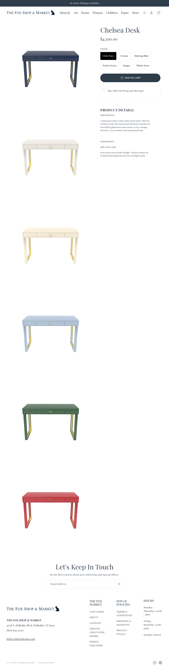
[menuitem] (135, 12)
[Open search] (144, 12)
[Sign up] (119, 584)
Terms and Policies (46, 662)
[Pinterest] (160, 663)
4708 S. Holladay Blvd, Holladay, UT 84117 (31, 625)
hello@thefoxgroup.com (21, 639)
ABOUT (94, 617)
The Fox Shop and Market (24, 662)
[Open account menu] (151, 12)
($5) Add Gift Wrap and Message (126, 90)
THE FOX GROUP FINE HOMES (97, 632)
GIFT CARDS (97, 611)
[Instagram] (155, 663)
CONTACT (95, 623)
